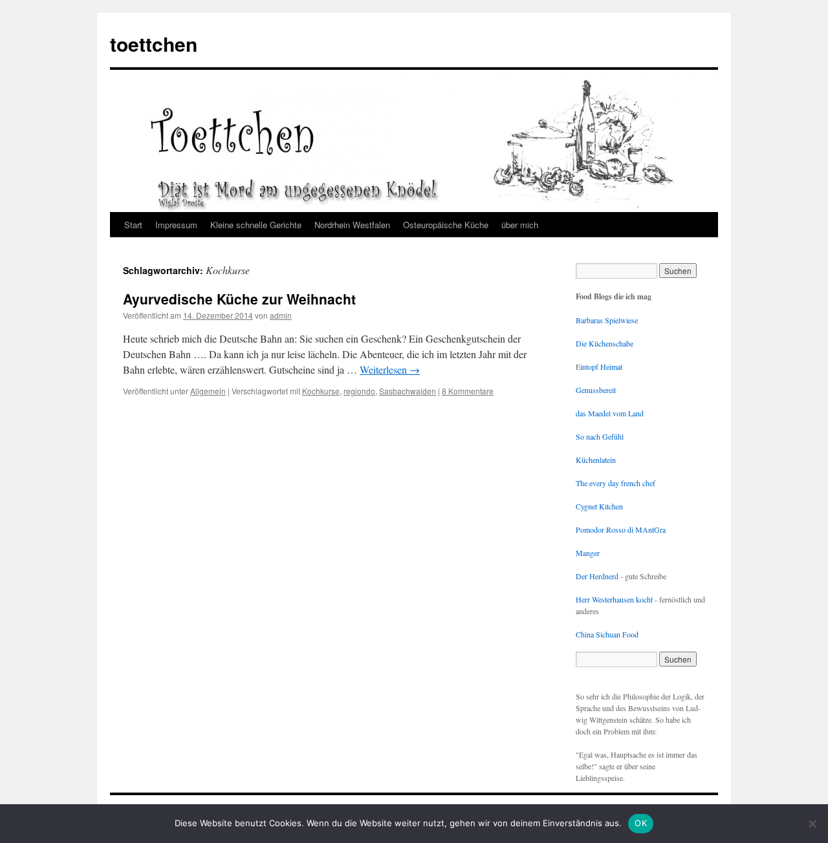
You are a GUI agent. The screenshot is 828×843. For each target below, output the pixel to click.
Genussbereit (596, 390)
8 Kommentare (468, 390)
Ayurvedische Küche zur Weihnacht (239, 298)
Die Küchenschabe (604, 343)
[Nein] (811, 823)
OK (641, 823)
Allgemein (208, 390)
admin (281, 315)
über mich (519, 225)
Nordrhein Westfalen (352, 225)
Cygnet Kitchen (599, 506)
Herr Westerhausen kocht (614, 599)
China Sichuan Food (607, 634)
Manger (588, 553)
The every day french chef (615, 483)
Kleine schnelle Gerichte (255, 225)
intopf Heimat (601, 366)
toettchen (153, 44)
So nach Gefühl (600, 436)
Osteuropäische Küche (445, 225)
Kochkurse (321, 390)
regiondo (359, 390)
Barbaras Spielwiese (607, 320)
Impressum (176, 225)
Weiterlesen (390, 369)
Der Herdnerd (597, 576)
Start (133, 225)
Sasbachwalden (407, 390)
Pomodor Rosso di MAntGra (621, 529)
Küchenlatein (596, 459)
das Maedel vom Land (610, 413)
